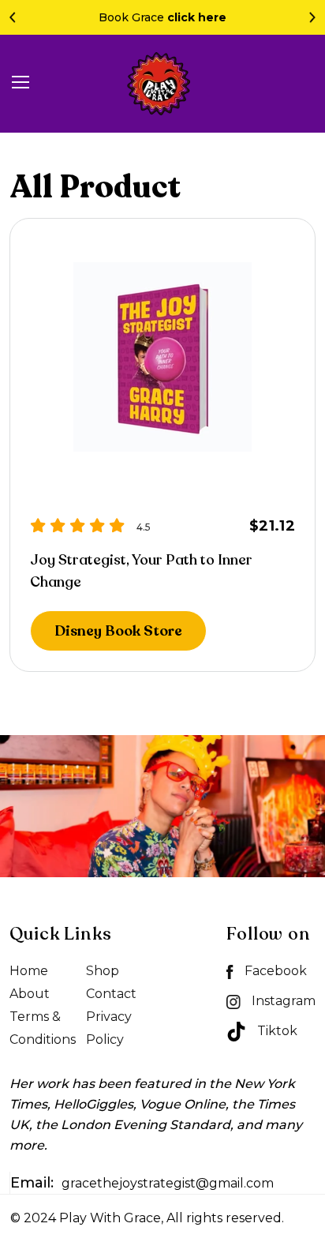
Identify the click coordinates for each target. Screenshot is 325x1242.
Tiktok (275, 1030)
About (29, 993)
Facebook (274, 970)
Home (28, 970)
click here (196, 17)
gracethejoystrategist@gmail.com (142, 1183)
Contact (111, 993)
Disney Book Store (118, 630)
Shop (102, 970)
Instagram (282, 1000)
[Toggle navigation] (20, 84)
